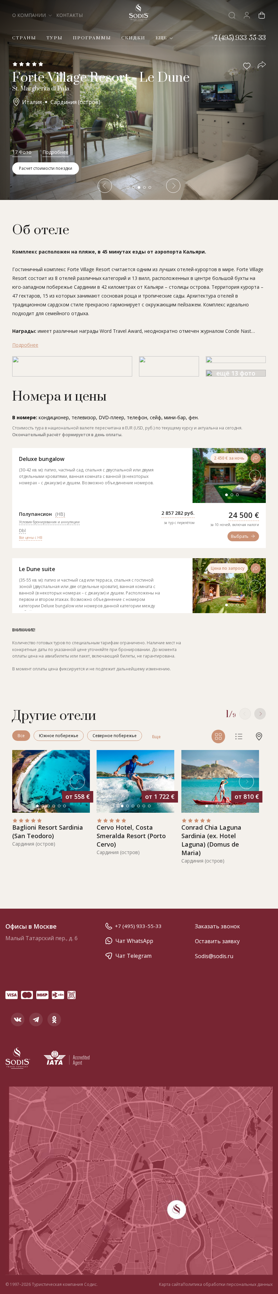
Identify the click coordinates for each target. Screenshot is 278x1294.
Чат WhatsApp (134, 941)
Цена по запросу (227, 568)
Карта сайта (171, 1284)
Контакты (69, 15)
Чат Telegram (133, 955)
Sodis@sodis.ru (214, 956)
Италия (32, 102)
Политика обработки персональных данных (228, 1284)
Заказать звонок (217, 926)
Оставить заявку (217, 941)
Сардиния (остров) (75, 102)
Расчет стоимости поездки (45, 168)
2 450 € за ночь (229, 458)
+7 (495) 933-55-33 (138, 926)
